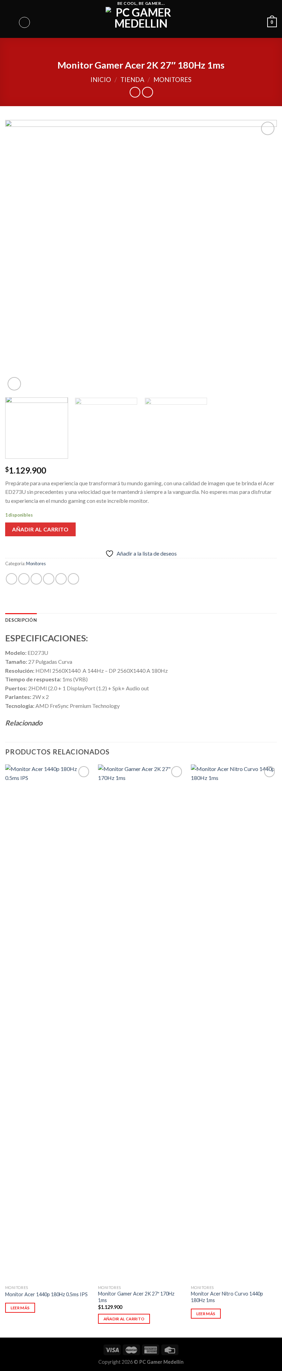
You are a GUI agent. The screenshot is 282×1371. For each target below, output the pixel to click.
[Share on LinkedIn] (73, 579)
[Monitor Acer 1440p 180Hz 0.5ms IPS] (48, 1022)
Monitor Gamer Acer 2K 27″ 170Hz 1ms (136, 1297)
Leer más (20, 1308)
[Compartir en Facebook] (24, 579)
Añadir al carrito (40, 529)
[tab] (21, 620)
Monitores (172, 79)
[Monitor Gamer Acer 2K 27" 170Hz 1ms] (141, 1022)
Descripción (21, 620)
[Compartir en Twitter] (36, 579)
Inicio (100, 79)
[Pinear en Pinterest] (61, 579)
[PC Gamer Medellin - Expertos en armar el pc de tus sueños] (141, 22)
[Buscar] (24, 22)
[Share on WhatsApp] (11, 579)
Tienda (132, 79)
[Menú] (9, 22)
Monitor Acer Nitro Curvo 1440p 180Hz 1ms (227, 1297)
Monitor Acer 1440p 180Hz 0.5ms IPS (46, 1294)
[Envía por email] (48, 579)
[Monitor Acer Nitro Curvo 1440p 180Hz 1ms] (234, 1022)
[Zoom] (14, 383)
